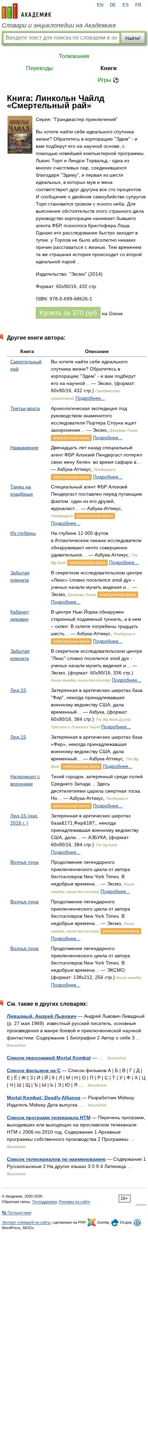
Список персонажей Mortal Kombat (49, 1057)
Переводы (39, 68)
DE (113, 5)
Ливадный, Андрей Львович (41, 1016)
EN (100, 5)
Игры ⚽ (108, 80)
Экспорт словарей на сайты (26, 1222)
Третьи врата (25, 408)
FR (138, 5)
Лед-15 (18, 690)
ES (126, 5)
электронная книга (71, 438)
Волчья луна (24, 862)
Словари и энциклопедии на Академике (59, 25)
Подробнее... (90, 398)
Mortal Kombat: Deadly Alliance (44, 1097)
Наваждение (24, 447)
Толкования (74, 56)
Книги (109, 68)
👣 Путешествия (16, 1213)
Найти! (132, 38)
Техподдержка (44, 1202)
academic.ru (26, 11)
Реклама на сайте (74, 1202)
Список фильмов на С (34, 1070)
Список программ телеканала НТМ (49, 1117)
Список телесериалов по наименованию (56, 1159)
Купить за (68, 313)
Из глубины (23, 533)
